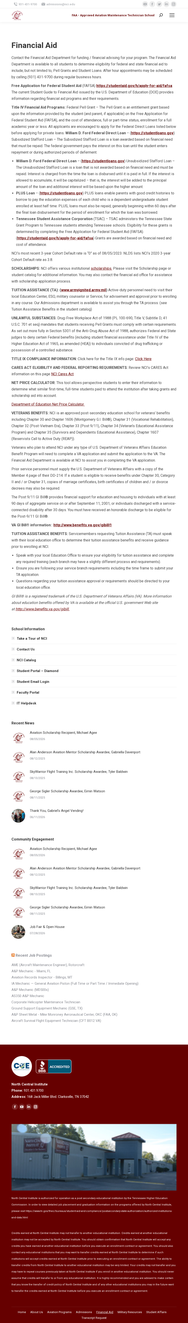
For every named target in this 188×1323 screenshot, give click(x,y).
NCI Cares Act (62, 374)
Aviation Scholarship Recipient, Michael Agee (63, 733)
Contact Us (26, 649)
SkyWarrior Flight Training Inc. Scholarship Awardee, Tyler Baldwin (79, 772)
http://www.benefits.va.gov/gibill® (82, 525)
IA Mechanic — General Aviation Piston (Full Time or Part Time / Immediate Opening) (74, 983)
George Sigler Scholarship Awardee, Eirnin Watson (67, 791)
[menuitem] (22, 1312)
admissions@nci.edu (60, 4)
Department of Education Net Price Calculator (48, 404)
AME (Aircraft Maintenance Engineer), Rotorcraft (47, 965)
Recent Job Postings (34, 955)
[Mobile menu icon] (172, 15)
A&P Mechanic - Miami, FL (31, 971)
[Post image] (18, 738)
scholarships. (101, 268)
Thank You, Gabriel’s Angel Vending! (56, 811)
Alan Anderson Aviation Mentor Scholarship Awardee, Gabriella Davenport (85, 752)
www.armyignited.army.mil (83, 290)
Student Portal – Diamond (37, 671)
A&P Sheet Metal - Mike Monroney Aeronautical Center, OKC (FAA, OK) (64, 1014)
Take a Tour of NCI (32, 638)
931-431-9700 (28, 4)
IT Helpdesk (26, 703)
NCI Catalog (26, 660)
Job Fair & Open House (47, 927)
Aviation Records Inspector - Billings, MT (41, 977)
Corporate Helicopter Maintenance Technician (45, 1002)
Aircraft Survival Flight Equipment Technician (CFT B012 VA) (56, 1021)
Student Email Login (33, 682)
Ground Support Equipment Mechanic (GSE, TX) (47, 1008)
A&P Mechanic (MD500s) (30, 990)
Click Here (143, 359)
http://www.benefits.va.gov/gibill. (42, 609)
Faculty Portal (28, 692)
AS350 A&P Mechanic (27, 996)
